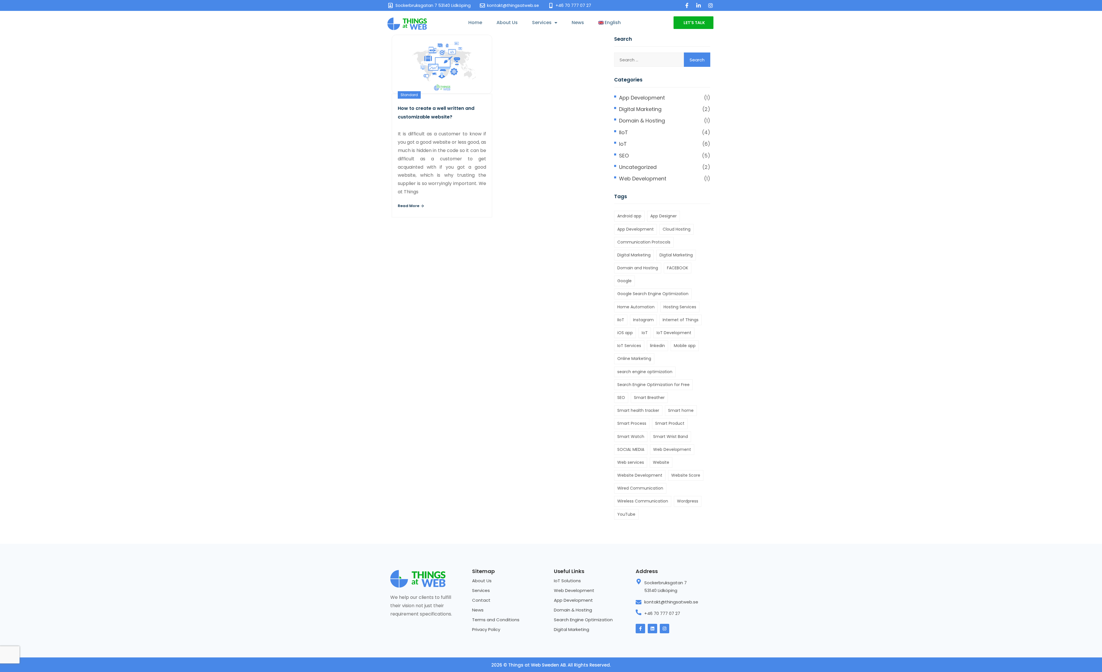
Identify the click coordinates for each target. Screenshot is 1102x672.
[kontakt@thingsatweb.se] (638, 602)
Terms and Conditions (495, 620)
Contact (481, 600)
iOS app (625, 333)
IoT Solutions (567, 581)
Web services (630, 462)
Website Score (685, 475)
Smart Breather (649, 397)
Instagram (643, 320)
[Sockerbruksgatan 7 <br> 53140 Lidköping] (638, 582)
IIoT (623, 132)
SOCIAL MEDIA (630, 449)
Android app (629, 216)
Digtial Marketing (676, 255)
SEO (624, 155)
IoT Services (629, 345)
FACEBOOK (677, 268)
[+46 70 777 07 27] (638, 612)
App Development (642, 97)
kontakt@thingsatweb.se (671, 602)
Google (624, 281)
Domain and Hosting (637, 268)
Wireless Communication (642, 501)
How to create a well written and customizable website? (436, 112)
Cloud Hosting (676, 229)
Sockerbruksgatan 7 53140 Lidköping (665, 586)
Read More (409, 206)
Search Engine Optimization (583, 620)
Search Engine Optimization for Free (653, 384)
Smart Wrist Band (670, 436)
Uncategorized (638, 167)
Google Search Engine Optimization (652, 294)
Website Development (639, 475)
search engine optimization (644, 372)
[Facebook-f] (640, 628)
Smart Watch (630, 436)
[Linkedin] (652, 628)
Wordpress (687, 501)
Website (661, 462)
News (578, 22)
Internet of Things (681, 320)
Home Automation (636, 307)
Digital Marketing (640, 109)
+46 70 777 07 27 (662, 613)
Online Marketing (634, 358)
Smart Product (669, 423)
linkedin (657, 345)
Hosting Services (679, 307)
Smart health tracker (638, 410)
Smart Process (631, 423)
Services (542, 22)
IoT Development (674, 333)
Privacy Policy (486, 629)
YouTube (626, 514)
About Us (507, 22)
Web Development (642, 178)
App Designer (663, 216)
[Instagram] (664, 628)
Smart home (681, 410)
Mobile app (685, 345)
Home (475, 22)
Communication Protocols (643, 242)
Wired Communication (640, 488)
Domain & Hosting (642, 120)
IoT (623, 143)
